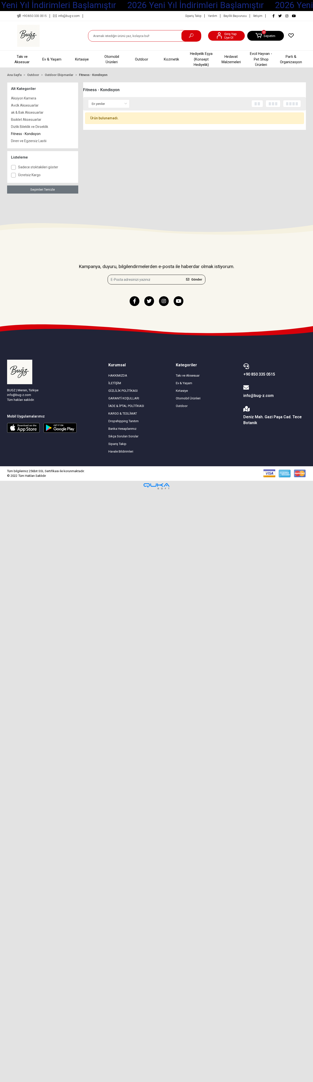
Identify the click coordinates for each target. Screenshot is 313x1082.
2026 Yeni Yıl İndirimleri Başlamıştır (195, 5)
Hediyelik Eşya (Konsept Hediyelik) (201, 59)
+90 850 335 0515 (259, 374)
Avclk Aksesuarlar (25, 105)
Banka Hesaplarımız (122, 428)
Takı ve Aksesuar (22, 59)
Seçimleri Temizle (42, 189)
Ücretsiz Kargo (29, 175)
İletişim (257, 16)
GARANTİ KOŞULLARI (123, 398)
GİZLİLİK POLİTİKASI (123, 391)
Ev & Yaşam (51, 59)
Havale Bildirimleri (120, 451)
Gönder (196, 279)
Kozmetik (171, 59)
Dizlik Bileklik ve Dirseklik (29, 127)
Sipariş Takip (193, 16)
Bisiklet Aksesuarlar (26, 120)
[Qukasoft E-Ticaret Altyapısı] (156, 486)
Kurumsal (117, 365)
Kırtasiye (82, 59)
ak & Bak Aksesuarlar (27, 112)
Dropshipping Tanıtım (123, 421)
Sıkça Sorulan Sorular (123, 436)
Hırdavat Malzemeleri (231, 59)
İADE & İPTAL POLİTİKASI (126, 406)
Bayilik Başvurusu (235, 16)
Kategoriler (186, 365)
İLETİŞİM (114, 383)
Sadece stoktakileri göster (38, 167)
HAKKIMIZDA (117, 375)
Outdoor (141, 59)
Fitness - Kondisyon (26, 134)
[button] (265, 36)
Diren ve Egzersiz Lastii (28, 141)
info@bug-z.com (258, 395)
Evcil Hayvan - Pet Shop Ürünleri (261, 59)
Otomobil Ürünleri (111, 59)
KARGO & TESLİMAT (122, 413)
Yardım (212, 16)
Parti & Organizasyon (291, 59)
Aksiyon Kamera (23, 98)
